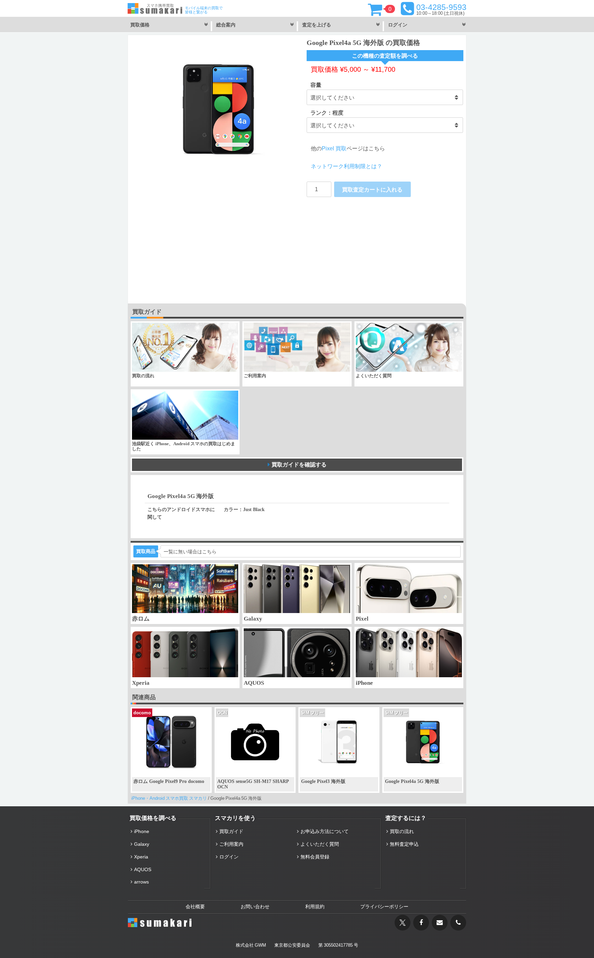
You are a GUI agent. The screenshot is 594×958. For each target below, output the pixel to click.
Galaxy (141, 844)
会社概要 (195, 906)
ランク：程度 (326, 112)
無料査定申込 (404, 844)
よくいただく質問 (319, 844)
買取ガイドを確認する (299, 464)
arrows (141, 881)
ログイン (229, 856)
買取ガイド (231, 831)
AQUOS (142, 869)
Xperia (141, 856)
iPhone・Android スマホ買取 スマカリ (169, 798)
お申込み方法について (324, 831)
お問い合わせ (255, 906)
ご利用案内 (231, 844)
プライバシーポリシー (384, 906)
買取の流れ (402, 831)
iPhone (141, 831)
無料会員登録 (314, 856)
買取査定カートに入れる (372, 189)
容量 (315, 85)
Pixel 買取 (334, 148)
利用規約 (314, 906)
